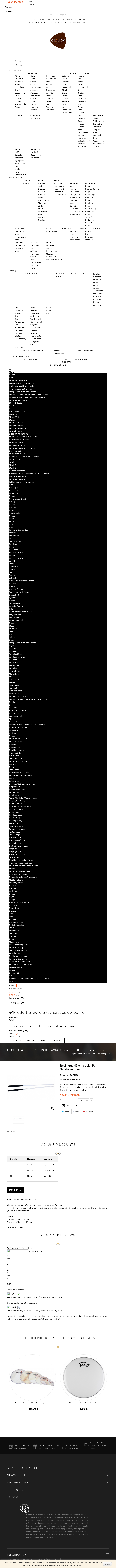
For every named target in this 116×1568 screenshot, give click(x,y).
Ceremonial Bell (16, 620)
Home (11, 377)
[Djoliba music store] (58, 40)
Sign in (63, 15)
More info (15, 1190)
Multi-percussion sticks (43, 211)
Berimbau (19, 81)
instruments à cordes (18, 696)
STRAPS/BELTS (84, 228)
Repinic (49, 84)
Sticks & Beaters (16, 403)
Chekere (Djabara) (17, 589)
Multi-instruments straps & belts (23, 866)
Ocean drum (35, 155)
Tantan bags (20, 242)
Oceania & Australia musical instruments (27, 397)
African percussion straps (35, 254)
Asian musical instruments (20, 389)
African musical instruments (21, 386)
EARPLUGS (66, 228)
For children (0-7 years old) (35, 342)
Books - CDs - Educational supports (25, 456)
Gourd (64, 79)
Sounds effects (15, 603)
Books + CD (51, 310)
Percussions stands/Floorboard (23, 877)
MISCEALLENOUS (77, 274)
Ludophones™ (84, 141)
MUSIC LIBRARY (16, 423)
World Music (36, 319)
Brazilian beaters (16, 750)
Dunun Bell (66, 87)
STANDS (96, 228)
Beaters (41, 217)
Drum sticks (43, 200)
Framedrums (20, 327)
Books (49, 308)
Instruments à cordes (18, 530)
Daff (17, 152)
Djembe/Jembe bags (18, 789)
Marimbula (35, 96)
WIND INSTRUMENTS (87, 350)
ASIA (87, 73)
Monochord (98, 115)
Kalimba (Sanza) (16, 606)
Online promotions (17, 476)
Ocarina (33, 98)
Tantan (49, 101)
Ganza (33, 81)
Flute (32, 79)
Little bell (82, 98)
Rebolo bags (91, 209)
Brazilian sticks (15, 747)
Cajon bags (75, 206)
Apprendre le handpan (19, 902)
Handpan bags (15, 795)
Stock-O (12, 468)
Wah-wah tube (15, 691)
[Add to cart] (30, 1416)
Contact (54, 15)
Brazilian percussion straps (35, 245)
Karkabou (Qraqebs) (18, 710)
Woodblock (98, 141)
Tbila (17, 172)
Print (13, 1132)
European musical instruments (22, 392)
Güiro (32, 84)
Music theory (20, 339)
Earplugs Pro (15, 851)
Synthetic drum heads (18, 846)
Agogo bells (20, 104)
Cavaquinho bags (17, 809)
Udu (63, 107)
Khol (80, 104)
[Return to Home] (78, 1050)
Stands (12, 420)
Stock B (12, 462)
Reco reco (50, 76)
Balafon (65, 76)
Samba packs (15, 541)
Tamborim (50, 98)
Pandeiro (34, 107)
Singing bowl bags (17, 801)
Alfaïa (17, 76)
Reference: (65, 1075)
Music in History (16, 947)
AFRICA (73, 73)
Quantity (63, 1100)
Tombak (18, 333)
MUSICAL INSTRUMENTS (20, 380)
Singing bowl (15, 614)
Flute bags (90, 194)
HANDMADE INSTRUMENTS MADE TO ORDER (29, 473)
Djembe (65, 90)
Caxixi (17, 96)
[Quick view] (35, 1416)
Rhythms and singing (18, 956)
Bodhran (97, 279)
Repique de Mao (16, 552)
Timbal (49, 104)
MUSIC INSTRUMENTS (31, 359)
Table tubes (98, 121)
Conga (18, 107)
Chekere (18, 98)
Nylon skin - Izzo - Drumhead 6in (83, 1403)
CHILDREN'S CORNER (18, 434)
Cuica (32, 76)
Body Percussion (16, 925)
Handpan (82, 135)
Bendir (18, 149)
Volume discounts (17, 471)
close (107, 1564)
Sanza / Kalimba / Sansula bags (23, 798)
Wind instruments (17, 445)
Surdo (48, 96)
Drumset (97, 277)
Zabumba (50, 110)
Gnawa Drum (20, 175)
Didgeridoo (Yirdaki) (18, 727)
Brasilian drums (16, 922)
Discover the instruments (20, 961)
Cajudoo (81, 118)
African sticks (15, 753)
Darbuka (18, 155)
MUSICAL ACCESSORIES (19, 400)
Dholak (81, 93)
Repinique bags (16, 820)
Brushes (41, 220)
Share (76, 1111)
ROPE (40, 180)
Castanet (81, 121)
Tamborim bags (16, 826)
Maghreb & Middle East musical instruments (28, 394)
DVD (48, 313)
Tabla (17, 325)
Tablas (80, 107)
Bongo (18, 84)
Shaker (96, 118)
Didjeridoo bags (16, 787)
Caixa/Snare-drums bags (20, 806)
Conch (12, 736)
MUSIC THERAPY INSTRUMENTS (23, 437)
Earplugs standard (17, 854)
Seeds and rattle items (19, 592)
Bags (11, 408)
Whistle (49, 93)
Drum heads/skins (17, 411)
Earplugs (13, 414)
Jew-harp (82, 101)
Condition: (64, 1079)
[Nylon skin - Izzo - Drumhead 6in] (83, 1377)
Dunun (64, 93)
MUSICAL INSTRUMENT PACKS (22, 448)
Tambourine (98, 127)
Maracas (34, 93)
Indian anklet (15, 617)
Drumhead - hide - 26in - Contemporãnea (33, 1403)
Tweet (66, 1111)
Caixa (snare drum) (17, 499)
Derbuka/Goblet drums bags (22, 784)
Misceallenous (15, 431)
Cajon (80, 115)
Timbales (19, 330)
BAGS (56, 180)
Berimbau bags (16, 803)
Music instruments (17, 454)
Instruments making (18, 959)
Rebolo (33, 110)
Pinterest (89, 1111)
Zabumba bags (15, 837)
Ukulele (18, 336)
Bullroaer (34, 158)
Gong (80, 110)
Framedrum (98, 124)
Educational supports (18, 428)
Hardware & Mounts (18, 874)
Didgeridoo (98, 299)
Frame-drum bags (17, 829)
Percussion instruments (32, 350)
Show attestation (36, 1251)
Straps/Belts (14, 417)
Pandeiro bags (15, 815)
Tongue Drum (15, 688)
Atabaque (13, 487)
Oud (17, 308)
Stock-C (12, 465)
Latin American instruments (21, 383)
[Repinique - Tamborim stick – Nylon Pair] (18, 1118)
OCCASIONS (14, 459)
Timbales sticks (16, 758)
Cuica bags (74, 209)
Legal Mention (13, 1559)
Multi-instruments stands (51, 245)
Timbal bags (20, 245)
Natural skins (15, 843)
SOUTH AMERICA (30, 73)
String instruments (17, 442)
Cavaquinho (20, 93)
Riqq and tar (20, 163)
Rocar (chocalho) (16, 558)
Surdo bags (20, 228)
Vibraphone (83, 146)
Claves (18, 101)
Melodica (82, 143)
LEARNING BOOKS (30, 274)
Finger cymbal (15, 716)
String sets (59, 183)
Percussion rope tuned (19, 772)
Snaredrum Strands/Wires (20, 775)
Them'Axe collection (18, 950)
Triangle (49, 107)
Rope (11, 406)
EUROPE (81, 112)
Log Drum (82, 138)
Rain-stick (19, 79)
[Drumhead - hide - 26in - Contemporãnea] (32, 1377)
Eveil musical (15, 451)
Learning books (16, 425)
